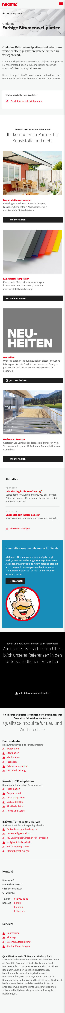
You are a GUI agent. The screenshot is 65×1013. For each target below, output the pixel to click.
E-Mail (17, 902)
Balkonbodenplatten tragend (22, 829)
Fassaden (12, 761)
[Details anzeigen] (6, 672)
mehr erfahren (18, 219)
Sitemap (11, 937)
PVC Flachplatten (16, 797)
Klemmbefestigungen (18, 850)
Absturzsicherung (16, 770)
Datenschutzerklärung (18, 941)
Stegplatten (13, 752)
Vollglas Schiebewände (19, 842)
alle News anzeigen (20, 528)
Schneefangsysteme (17, 766)
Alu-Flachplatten (15, 806)
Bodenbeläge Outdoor (18, 833)
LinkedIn (19, 906)
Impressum (13, 932)
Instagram (19, 911)
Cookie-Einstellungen (18, 946)
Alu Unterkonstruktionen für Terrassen (27, 837)
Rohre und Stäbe (16, 810)
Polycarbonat (14, 793)
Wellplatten (13, 748)
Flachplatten (13, 757)
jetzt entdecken (18, 380)
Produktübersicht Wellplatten (26, 101)
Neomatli (17, 580)
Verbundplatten (15, 801)
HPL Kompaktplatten (18, 846)
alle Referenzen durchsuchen (34, 692)
